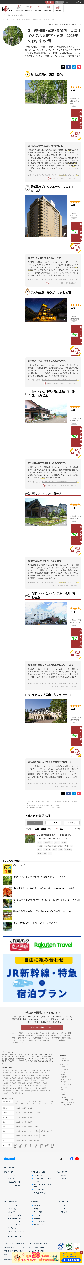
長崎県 (25, 1146)
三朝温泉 (31, 1085)
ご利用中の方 (62, 1201)
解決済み (71, 822)
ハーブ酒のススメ (66, 1105)
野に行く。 (64, 1089)
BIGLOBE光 (12, 1175)
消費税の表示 (20, 1244)
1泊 (50, 853)
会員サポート (65, 1212)
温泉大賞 (64, 1175)
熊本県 (31, 1146)
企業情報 (34, 1201)
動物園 (60, 849)
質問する (59, 2)
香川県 (24, 1140)
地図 (74, 106)
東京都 (30, 1113)
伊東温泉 (37, 1078)
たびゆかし (64, 1097)
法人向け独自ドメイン (15, 1236)
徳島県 (18, 1140)
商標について (9, 1254)
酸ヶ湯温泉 (36, 1088)
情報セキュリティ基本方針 (34, 1251)
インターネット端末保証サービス (43, 1180)
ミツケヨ (64, 1095)
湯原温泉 (5, 1088)
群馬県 (24, 1108)
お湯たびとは (65, 1058)
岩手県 (28, 1102)
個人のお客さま (10, 1167)
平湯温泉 (13, 1083)
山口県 (42, 1136)
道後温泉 (13, 1085)
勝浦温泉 (5, 1085)
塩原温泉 (38, 1075)
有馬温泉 (37, 1083)
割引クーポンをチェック (77, 135)
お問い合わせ (9, 1244)
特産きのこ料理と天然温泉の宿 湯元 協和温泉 (53, 393)
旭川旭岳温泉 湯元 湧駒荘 (48, 74)
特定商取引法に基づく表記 (13, 1251)
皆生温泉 (46, 1085)
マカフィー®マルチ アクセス (16, 1232)
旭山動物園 (48, 846)
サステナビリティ (40, 1212)
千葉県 (24, 1113)
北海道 (64, 842)
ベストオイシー (66, 1084)
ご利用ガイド (65, 1061)
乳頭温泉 (47, 1070)
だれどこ (64, 1072)
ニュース (37, 1215)
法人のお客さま (10, 1201)
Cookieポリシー (46, 1247)
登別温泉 (14, 1070)
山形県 (46, 1102)
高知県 (36, 1140)
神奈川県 (37, 1113)
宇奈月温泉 (44, 1080)
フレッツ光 (11, 1212)
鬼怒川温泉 (30, 1075)
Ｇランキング (65, 1069)
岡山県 (30, 1136)
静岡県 (18, 1126)
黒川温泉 (20, 1088)
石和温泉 (20, 1078)
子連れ (46, 842)
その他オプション (40, 1193)
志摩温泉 (35, 1090)
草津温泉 (43, 1073)
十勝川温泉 (22, 1070)
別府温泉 (13, 1088)
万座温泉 (14, 1075)
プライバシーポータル (30, 1247)
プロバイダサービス (14, 1215)
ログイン (78, 2)
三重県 (36, 1126)
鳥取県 (18, 1136)
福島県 (52, 1102)
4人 (51, 842)
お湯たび (64, 1077)
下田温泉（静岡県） (9, 1080)
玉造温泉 (38, 1085)
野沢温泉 (46, 1075)
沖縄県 (52, 1146)
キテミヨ (64, 1082)
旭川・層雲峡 (58, 846)
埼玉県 (18, 1113)
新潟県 (30, 1117)
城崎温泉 (29, 1083)
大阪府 (30, 1131)
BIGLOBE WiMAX (14, 1185)
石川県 (24, 1122)
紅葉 (39, 849)
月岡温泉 (13, 1078)
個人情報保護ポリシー (12, 1247)
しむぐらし (64, 1179)
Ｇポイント (64, 1067)
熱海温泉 (14, 1093)
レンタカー (47, 849)
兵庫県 (36, 1131)
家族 (39, 842)
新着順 (37, 829)
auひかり (11, 1179)
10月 (66, 846)
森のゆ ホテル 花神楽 (46, 493)
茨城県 (30, 1108)
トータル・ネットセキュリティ (43, 1185)
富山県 (18, 1122)
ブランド (37, 1209)
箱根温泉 (16, 1090)
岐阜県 (24, 1126)
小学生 (57, 842)
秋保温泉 (13, 1073)
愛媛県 (30, 1140)
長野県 (24, 1117)
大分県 (36, 1146)
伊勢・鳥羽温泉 (26, 1090)
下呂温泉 (5, 1083)
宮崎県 (41, 1146)
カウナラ (64, 1092)
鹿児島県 (47, 1146)
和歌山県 (49, 1131)
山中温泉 (28, 1080)
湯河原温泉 (28, 1078)
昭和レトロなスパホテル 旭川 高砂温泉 (53, 595)
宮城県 (34, 1102)
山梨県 (18, 1117)
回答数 (43, 829)
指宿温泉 (22, 1093)
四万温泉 (22, 1075)
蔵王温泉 (28, 1073)
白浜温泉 (44, 1083)
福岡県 (15, 1146)
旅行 (54, 849)
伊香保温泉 (6, 1075)
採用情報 (37, 1218)
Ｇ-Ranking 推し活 (67, 1100)
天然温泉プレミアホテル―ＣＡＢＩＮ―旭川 (52, 188)
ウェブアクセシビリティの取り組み (40, 1244)
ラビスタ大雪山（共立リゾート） (52, 694)
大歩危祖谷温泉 (45, 1090)
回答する (50, 2)
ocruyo (63, 1074)
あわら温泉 (35, 1080)
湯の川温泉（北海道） (35, 1070)
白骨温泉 (5, 1078)
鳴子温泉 (5, 1073)
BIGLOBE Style (39, 1221)
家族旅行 (68, 849)
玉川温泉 (44, 1088)
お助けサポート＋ (40, 1175)
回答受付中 (53, 822)
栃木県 (18, 1108)
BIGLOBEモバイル (14, 1182)
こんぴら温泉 (22, 1085)
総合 (61, 829)
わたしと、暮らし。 (67, 1079)
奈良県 (42, 1131)
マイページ (70, 2)
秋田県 (40, 1102)
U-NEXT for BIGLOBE (42, 1190)
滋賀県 (18, 1131)
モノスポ (64, 1087)
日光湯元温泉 (7, 1090)
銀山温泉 (35, 1073)
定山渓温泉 (6, 1070)
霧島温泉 (28, 1088)
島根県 (24, 1136)
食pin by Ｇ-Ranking (67, 1102)
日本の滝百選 (42, 853)
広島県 (36, 1136)
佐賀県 (20, 1146)
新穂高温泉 (21, 1083)
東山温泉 (20, 1073)
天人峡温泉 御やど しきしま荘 (51, 292)
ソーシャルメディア (41, 1225)
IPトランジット (13, 1228)
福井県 (30, 1122)
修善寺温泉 (45, 1078)
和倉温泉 (20, 1080)
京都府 (24, 1131)
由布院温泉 (6, 1093)
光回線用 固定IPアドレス (16, 1218)
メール (63, 1209)
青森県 (22, 1102)
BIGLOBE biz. (12, 1206)
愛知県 (30, 1126)
